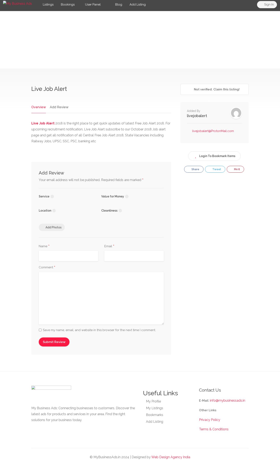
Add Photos (53, 227)
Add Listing (138, 4)
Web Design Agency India (170, 457)
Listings (48, 4)
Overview (38, 107)
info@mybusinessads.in (227, 400)
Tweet (216, 169)
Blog (118, 4)
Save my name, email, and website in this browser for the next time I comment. (99, 330)
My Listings (154, 408)
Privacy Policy (209, 420)
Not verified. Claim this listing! (216, 89)
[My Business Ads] (17, 3)
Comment (47, 267)
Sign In (268, 4)
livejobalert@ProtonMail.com (213, 131)
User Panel (93, 4)
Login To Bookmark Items (217, 156)
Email (109, 246)
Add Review (59, 107)
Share (195, 169)
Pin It (236, 169)
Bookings (68, 4)
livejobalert (197, 116)
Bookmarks (154, 415)
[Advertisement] (140, 39)
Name (44, 246)
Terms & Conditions (214, 429)
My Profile (153, 401)
